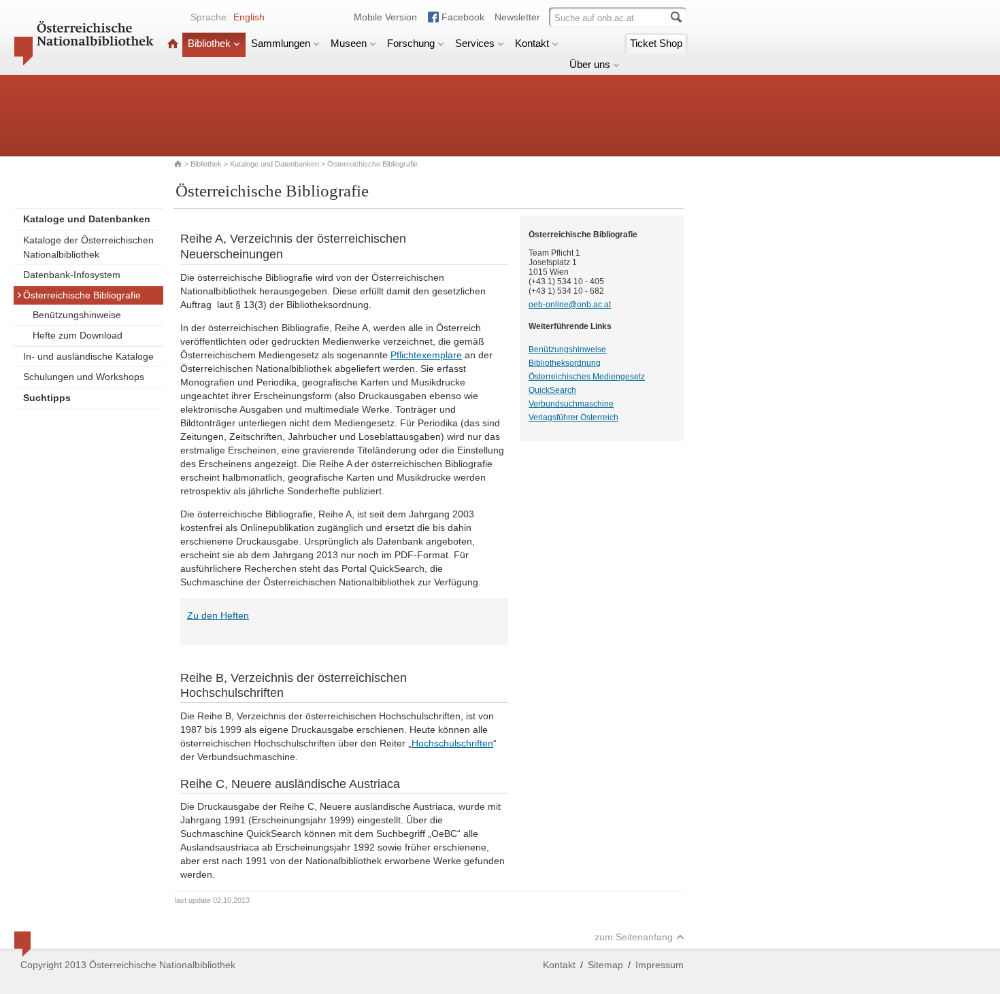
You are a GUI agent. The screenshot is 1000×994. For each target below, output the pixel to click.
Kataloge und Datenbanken (274, 164)
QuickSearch (552, 390)
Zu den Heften (218, 615)
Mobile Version (385, 17)
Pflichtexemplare (426, 354)
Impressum (659, 964)
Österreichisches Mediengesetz (587, 376)
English (249, 17)
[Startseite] (173, 43)
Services (475, 43)
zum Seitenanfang (634, 936)
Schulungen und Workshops (83, 376)
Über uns (589, 64)
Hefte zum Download (77, 335)
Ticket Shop (656, 43)
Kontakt (532, 43)
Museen (349, 43)
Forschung (411, 43)
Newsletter (517, 17)
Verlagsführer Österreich (573, 417)
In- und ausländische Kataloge (88, 356)
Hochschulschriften (452, 743)
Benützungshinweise (77, 314)
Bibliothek (209, 43)
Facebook (462, 17)
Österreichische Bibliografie (82, 295)
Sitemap (605, 964)
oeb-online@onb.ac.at (570, 304)
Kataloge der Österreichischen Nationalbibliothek (88, 247)
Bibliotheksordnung (565, 363)
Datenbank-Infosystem (71, 274)
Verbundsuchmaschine (571, 404)
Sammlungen (280, 43)
